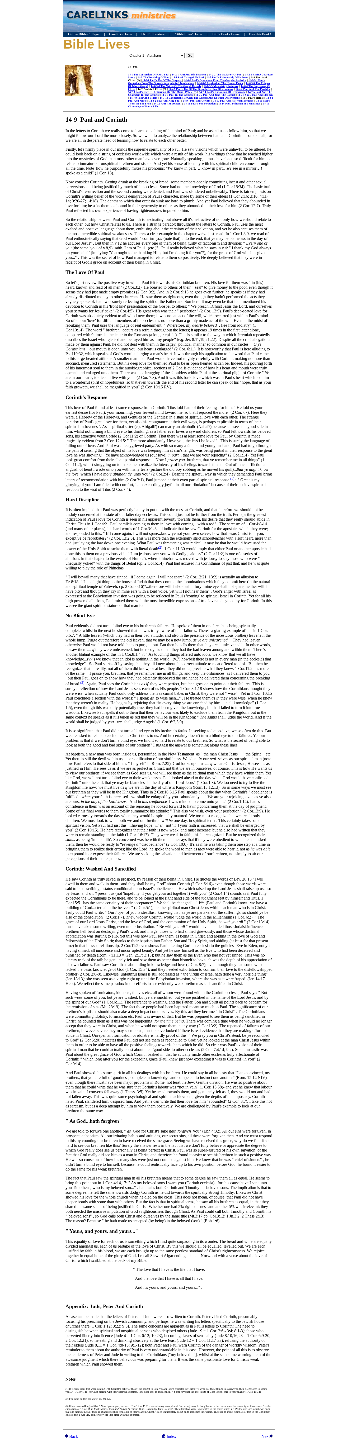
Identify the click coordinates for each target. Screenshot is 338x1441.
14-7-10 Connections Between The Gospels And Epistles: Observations (200, 97)
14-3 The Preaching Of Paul (154, 77)
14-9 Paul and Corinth (196, 100)
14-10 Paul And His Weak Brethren (233, 100)
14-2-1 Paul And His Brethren (189, 74)
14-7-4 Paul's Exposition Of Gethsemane (222, 92)
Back (73, 1436)
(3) (82, 682)
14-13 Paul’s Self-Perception (200, 103)
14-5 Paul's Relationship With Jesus (227, 77)
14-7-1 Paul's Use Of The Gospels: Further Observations (200, 89)
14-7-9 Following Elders (143, 97)
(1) (232, 479)
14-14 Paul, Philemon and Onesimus (239, 103)
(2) (160, 547)
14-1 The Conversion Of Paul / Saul (148, 74)
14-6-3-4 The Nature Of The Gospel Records (176, 86)
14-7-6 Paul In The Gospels (177, 94)
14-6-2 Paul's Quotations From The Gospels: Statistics (215, 80)
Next (265, 1436)
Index (171, 1436)
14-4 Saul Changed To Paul (188, 77)
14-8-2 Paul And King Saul (164, 100)
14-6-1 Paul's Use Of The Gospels (162, 80)
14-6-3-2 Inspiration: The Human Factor (220, 83)
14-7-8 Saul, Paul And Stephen (255, 94)
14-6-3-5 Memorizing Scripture (221, 86)
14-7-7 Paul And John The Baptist (215, 94)
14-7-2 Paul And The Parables (253, 89)
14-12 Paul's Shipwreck (168, 103)
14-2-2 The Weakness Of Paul (225, 74)
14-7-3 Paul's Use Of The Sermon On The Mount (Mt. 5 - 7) (162, 92)
